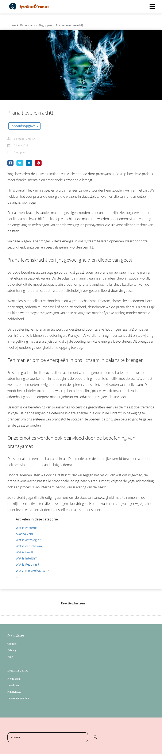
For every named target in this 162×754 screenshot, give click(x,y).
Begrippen (20, 152)
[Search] (95, 737)
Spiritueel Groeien (24, 139)
